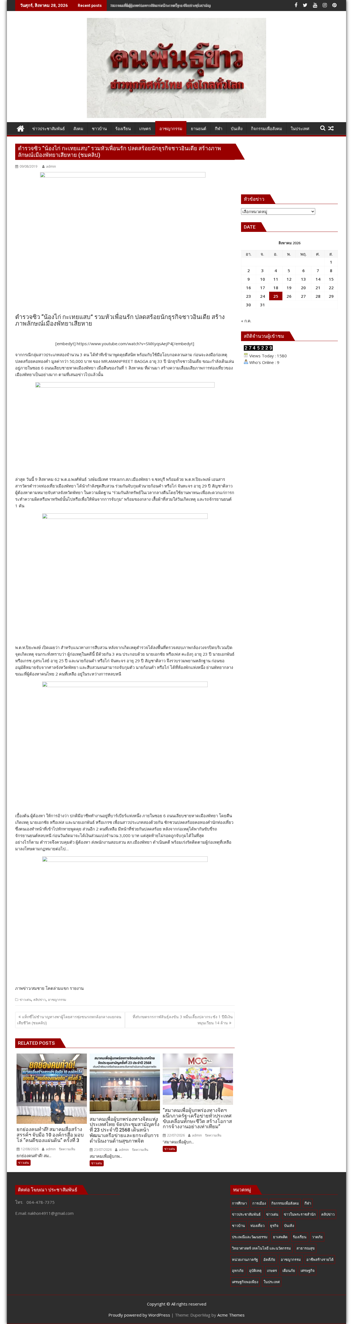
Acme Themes (231, 1315)
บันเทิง (289, 1225)
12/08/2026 (29, 1149)
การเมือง (259, 1203)
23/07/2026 (102, 1149)
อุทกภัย (238, 1270)
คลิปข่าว (39, 999)
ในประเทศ (272, 1281)
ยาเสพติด (280, 1236)
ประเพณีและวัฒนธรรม (250, 1236)
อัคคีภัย (269, 1259)
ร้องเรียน (299, 1236)
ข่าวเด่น (25, 999)
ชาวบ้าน (238, 1225)
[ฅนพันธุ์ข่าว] (20, 128)
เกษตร (272, 1270)
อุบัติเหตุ (255, 1270)
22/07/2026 (175, 1135)
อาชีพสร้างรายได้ (319, 1259)
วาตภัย (317, 1236)
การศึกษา (239, 1203)
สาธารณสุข (305, 1248)
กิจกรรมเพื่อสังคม (285, 1203)
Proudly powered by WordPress (139, 1315)
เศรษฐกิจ (308, 1270)
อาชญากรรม (57, 999)
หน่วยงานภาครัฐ (245, 1259)
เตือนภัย (288, 1270)
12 (289, 279)
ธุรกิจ (274, 1225)
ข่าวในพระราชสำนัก (300, 1214)
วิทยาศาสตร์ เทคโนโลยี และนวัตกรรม (261, 1248)
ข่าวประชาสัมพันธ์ (246, 1214)
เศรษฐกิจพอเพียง (245, 1281)
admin (51, 166)
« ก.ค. (246, 320)
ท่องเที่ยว (257, 1225)
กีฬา (307, 1203)
